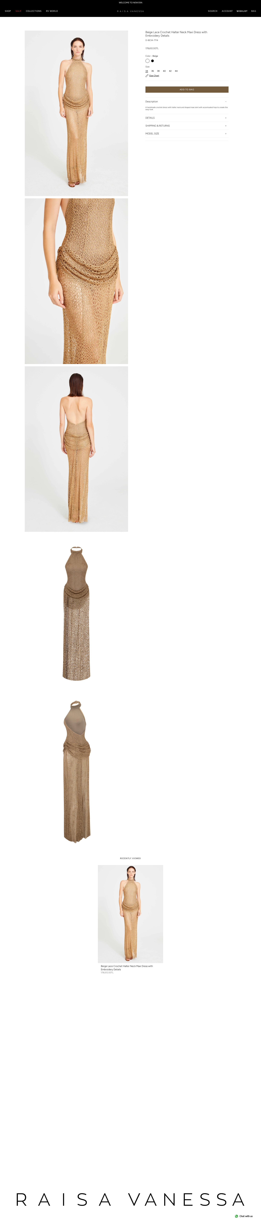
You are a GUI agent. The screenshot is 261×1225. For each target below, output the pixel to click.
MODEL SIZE (152, 133)
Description (151, 101)
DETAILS (150, 117)
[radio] (147, 61)
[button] (8, 11)
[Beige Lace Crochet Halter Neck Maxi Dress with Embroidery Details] (130, 914)
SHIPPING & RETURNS (157, 125)
